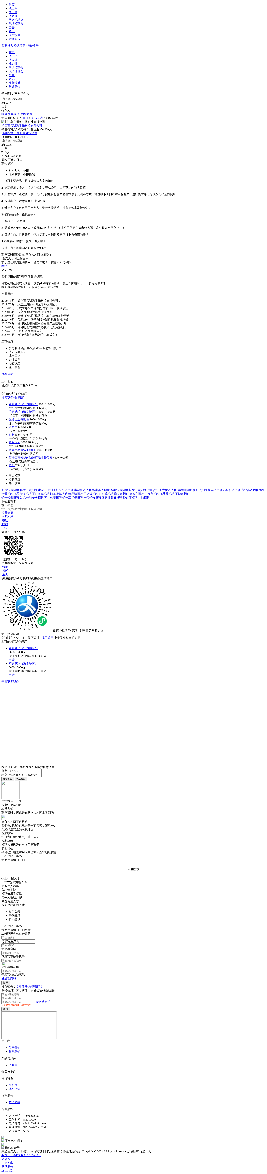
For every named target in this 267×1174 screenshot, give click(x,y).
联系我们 (14, 1051)
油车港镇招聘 (59, 493)
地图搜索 (14, 1088)
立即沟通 (26, 114)
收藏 (4, 114)
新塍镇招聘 (75, 493)
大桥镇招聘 (169, 490)
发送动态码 (8, 978)
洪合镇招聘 (106, 493)
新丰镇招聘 (215, 490)
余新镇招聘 (200, 490)
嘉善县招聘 (136, 493)
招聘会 (13, 1064)
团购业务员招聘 (112, 497)
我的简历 (47, 637)
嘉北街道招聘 (250, 490)
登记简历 (19, 45)
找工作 (13, 8)
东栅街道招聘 (119, 490)
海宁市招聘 (121, 493)
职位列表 (37, 117)
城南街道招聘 (101, 490)
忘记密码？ (35, 986)
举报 (4, 266)
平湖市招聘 (182, 493)
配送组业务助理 (19, 419)
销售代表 (14, 442)
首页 (12, 4)
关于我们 (14, 1047)
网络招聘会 (16, 19)
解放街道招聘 (28, 490)
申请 (12, 659)
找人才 (13, 12)
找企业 (13, 16)
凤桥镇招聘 (184, 490)
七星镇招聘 (154, 490)
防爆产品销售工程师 (22, 449)
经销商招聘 (130, 497)
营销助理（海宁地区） (23, 411)
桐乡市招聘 (152, 493)
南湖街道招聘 (83, 490)
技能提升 (14, 35)
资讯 (12, 31)
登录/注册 (32, 45)
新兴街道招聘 (64, 490)
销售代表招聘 (10, 497)
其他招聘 (144, 497)
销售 (12, 434)
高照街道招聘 (22, 493)
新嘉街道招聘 (10, 490)
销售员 (13, 427)
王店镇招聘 (91, 493)
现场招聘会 (16, 23)
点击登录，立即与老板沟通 (19, 133)
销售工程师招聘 (72, 497)
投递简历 (14, 114)
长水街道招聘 (137, 490)
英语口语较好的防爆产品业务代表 (30, 457)
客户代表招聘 (53, 497)
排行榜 (13, 1085)
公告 (12, 27)
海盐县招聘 (167, 493)
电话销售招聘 (92, 497)
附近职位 (14, 38)
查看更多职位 (10, 681)
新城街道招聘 (231, 490)
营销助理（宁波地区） (23, 404)
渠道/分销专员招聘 (32, 497)
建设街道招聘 (46, 490)
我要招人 (7, 45)
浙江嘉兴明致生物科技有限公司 (21, 125)
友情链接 (14, 1102)
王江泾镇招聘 (40, 493)
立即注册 (22, 986)
